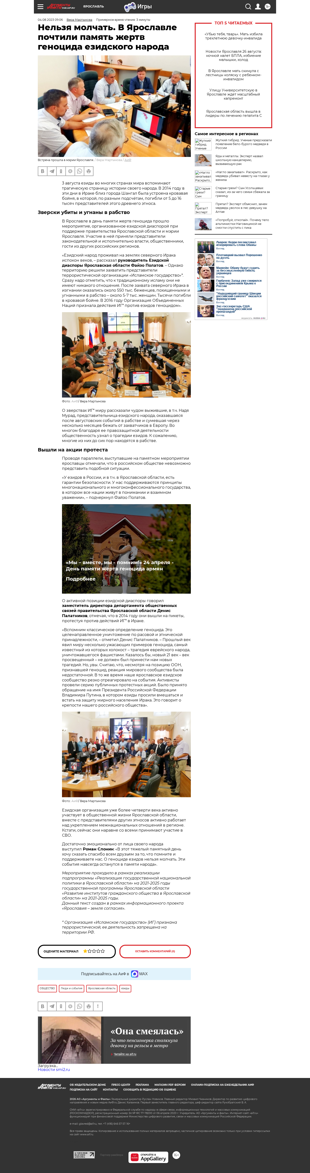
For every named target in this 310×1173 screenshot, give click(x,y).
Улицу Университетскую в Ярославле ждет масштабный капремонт (233, 94)
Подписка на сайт (83, 1089)
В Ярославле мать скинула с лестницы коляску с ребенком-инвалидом (233, 75)
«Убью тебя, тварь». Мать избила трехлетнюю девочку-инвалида (234, 36)
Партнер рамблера (111, 1154)
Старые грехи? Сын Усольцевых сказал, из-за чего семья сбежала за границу (243, 192)
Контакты (110, 1089)
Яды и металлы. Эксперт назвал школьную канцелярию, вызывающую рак (239, 160)
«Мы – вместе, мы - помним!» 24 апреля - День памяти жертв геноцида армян (120, 566)
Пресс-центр (120, 1084)
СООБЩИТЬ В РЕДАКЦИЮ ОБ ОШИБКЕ (149, 1089)
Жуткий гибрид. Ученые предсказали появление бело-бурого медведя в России (244, 144)
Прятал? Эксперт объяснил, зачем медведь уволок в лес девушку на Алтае (241, 208)
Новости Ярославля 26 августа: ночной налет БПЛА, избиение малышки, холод (234, 56)
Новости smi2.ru (54, 1069)
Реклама (142, 1084)
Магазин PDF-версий (170, 1084)
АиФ (127, 160)
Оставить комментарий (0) (155, 951)
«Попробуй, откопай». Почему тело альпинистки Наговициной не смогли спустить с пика (242, 223)
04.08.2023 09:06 (50, 20)
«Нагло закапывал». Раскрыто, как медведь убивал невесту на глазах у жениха (243, 176)
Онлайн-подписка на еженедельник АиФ (222, 1084)
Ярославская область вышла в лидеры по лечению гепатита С (233, 114)
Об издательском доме (88, 1084)
